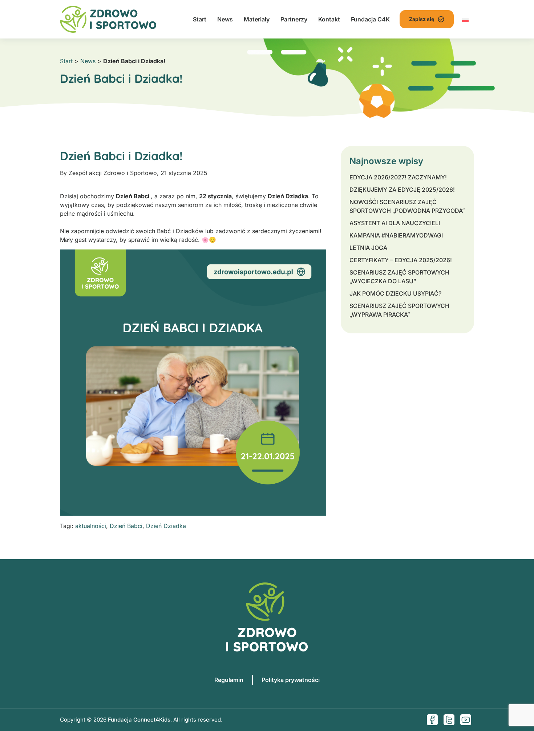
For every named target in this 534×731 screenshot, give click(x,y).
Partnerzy (293, 19)
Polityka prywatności (291, 679)
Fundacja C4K (370, 19)
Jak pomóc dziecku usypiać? (395, 293)
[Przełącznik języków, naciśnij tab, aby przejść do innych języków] (465, 19)
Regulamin (228, 679)
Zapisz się (421, 19)
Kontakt (329, 19)
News (225, 19)
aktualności (90, 525)
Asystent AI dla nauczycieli (394, 223)
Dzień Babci (126, 525)
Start (199, 19)
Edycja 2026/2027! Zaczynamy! (398, 177)
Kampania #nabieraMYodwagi (396, 235)
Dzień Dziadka (166, 525)
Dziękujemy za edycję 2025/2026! (402, 189)
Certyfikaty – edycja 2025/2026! (400, 260)
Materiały (257, 19)
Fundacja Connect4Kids (139, 719)
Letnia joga (368, 247)
